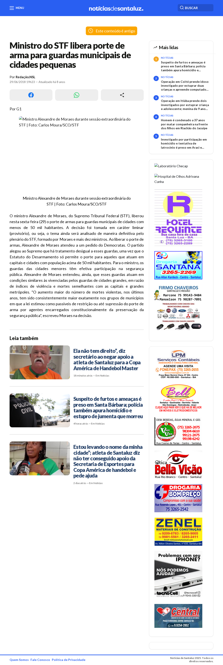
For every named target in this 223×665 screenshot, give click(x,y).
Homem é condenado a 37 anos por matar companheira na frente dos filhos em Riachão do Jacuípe (184, 124)
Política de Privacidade (68, 660)
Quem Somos (19, 660)
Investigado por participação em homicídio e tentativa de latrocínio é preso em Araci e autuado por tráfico (184, 143)
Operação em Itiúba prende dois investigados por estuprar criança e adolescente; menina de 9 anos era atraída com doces (185, 105)
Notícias (167, 57)
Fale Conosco (40, 660)
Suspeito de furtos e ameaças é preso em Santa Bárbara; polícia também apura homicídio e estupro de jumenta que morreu (184, 66)
